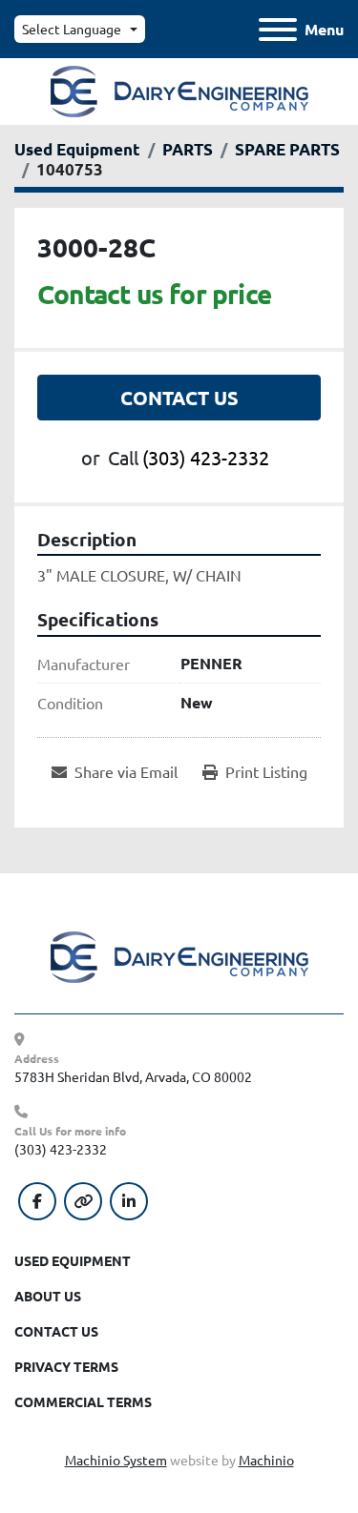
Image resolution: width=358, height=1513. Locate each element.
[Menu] (278, 29)
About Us (47, 1295)
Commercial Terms (83, 1401)
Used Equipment (72, 1260)
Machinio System (116, 1459)
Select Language (71, 28)
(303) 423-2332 (205, 457)
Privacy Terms (66, 1366)
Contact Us (179, 397)
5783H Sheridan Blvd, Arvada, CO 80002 (133, 1076)
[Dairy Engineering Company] (179, 955)
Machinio (266, 1459)
